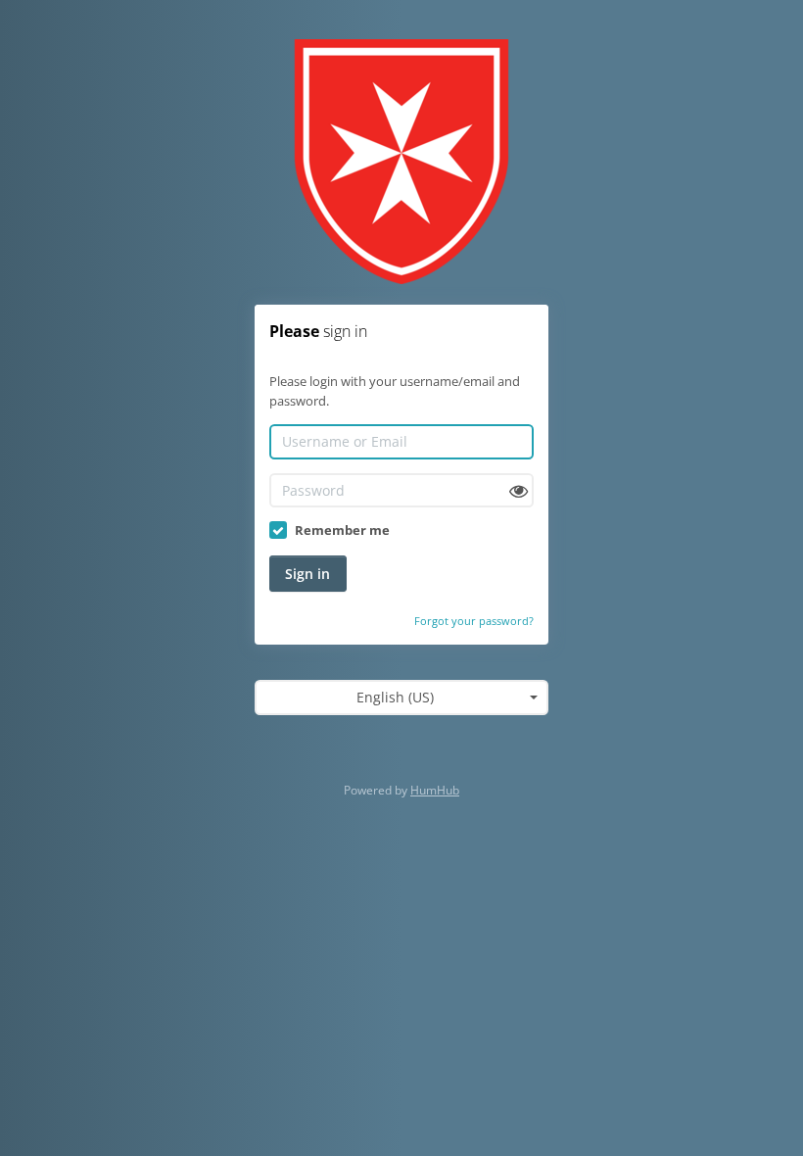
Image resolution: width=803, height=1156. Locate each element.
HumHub (434, 790)
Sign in (307, 573)
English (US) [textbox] (395, 697)
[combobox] (401, 697)
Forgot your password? (474, 620)
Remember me (342, 530)
